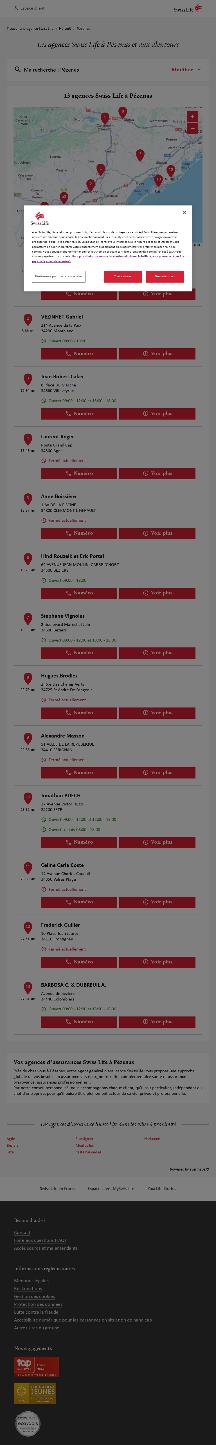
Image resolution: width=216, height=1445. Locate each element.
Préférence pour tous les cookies (58, 276)
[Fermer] (184, 212)
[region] (108, 248)
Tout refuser (123, 276)
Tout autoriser (165, 276)
